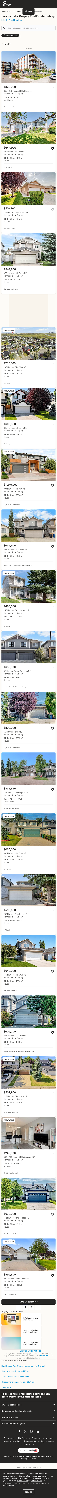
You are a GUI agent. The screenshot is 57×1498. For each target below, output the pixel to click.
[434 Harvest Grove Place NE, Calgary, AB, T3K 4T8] (28, 1268)
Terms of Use (45, 1356)
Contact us (36, 1438)
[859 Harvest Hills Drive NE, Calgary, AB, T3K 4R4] (28, 263)
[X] (25, 1432)
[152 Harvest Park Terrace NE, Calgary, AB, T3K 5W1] (28, 1208)
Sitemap (27, 1444)
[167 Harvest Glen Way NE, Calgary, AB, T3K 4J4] (28, 357)
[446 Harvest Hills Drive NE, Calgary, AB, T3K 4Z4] (28, 418)
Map (30, 11)
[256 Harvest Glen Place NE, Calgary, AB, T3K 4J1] (28, 539)
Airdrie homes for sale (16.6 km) (15, 1377)
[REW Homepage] (7, 4)
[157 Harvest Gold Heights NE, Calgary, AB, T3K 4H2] (28, 600)
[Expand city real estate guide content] (28, 1405)
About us (49, 1438)
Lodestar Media (31, 1456)
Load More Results (29, 1302)
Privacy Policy (22, 1481)
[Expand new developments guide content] (28, 1424)
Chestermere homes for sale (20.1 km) (18, 1382)
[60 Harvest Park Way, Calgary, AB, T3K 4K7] (28, 722)
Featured (5, 44)
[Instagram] (31, 1432)
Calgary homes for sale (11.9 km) (15, 1371)
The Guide (22, 1438)
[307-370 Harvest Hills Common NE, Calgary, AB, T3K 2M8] (28, 1147)
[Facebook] (19, 1432)
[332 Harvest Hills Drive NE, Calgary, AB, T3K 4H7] (28, 843)
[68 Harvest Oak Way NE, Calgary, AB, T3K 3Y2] (28, 142)
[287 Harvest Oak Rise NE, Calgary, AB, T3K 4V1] (28, 1025)
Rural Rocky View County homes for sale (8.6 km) (23, 1366)
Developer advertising (34, 1441)
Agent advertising (12, 1441)
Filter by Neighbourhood (12, 20)
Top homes (9, 1438)
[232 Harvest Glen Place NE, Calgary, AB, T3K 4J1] (28, 904)
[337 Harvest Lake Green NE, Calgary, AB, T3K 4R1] (28, 202)
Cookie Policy (8, 1485)
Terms (33, 1459)
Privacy (24, 1459)
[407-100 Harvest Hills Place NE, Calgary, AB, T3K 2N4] (28, 81)
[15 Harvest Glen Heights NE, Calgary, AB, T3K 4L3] (28, 782)
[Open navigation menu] (52, 4)
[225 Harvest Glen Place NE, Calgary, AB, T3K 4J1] (28, 1086)
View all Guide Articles (30, 1350)
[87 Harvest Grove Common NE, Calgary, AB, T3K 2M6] (28, 661)
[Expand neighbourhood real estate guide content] (28, 1411)
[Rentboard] (33, 1450)
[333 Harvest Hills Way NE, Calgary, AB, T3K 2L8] (28, 479)
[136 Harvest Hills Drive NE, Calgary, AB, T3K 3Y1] (28, 965)
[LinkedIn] (37, 1432)
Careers (51, 1441)
